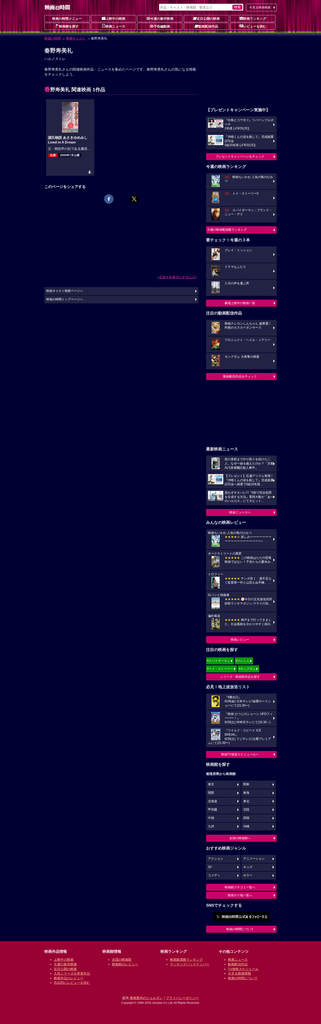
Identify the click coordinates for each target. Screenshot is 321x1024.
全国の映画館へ (240, 838)
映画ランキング (254, 18)
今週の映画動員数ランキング (227, 229)
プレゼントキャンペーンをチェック (239, 156)
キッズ (247, 867)
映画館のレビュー (125, 964)
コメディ (214, 875)
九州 (211, 826)
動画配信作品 (208, 26)
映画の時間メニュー (67, 18)
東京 (211, 784)
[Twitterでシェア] (134, 199)
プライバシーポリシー (182, 998)
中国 (211, 818)
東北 (246, 801)
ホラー (247, 875)
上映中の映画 (115, 18)
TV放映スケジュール (243, 969)
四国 (246, 818)
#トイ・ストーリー (220, 669)
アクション (215, 858)
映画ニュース (115, 26)
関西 (211, 792)
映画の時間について (240, 929)
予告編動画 (162, 26)
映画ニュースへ (240, 512)
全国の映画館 (122, 959)
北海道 (212, 801)
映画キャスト (76, 38)
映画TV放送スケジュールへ (240, 754)
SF (210, 867)
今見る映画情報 (239, 973)
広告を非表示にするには (177, 277)
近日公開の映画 (208, 18)
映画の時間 (52, 38)
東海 (246, 792)
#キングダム (247, 669)
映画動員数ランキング (186, 959)
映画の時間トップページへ (64, 299)
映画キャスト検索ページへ (64, 291)
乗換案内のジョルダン (146, 998)
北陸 (246, 809)
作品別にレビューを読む (72, 982)
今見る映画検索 (260, 7)
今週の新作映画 (161, 18)
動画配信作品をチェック (240, 376)
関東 (246, 784)
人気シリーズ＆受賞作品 (72, 973)
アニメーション (254, 858)
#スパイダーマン (218, 661)
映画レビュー (240, 639)
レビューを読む (254, 26)
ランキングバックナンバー (189, 964)
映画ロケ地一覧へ (240, 895)
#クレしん (243, 661)
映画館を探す (69, 26)
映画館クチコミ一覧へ (240, 887)
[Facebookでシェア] (109, 199)
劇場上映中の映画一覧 (240, 303)
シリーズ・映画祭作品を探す (240, 677)
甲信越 (212, 809)
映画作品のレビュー (68, 978)
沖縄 (246, 826)
